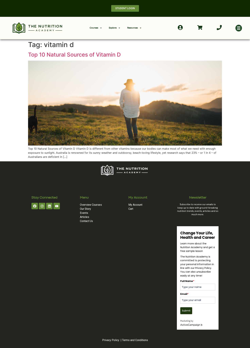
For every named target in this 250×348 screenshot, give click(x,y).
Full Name (187, 281)
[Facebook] (34, 206)
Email (184, 294)
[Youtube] (56, 206)
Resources (132, 28)
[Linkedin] (49, 206)
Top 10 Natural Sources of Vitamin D (74, 54)
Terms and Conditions (135, 340)
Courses (94, 28)
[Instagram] (42, 206)
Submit (186, 310)
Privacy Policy (110, 340)
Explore (112, 28)
